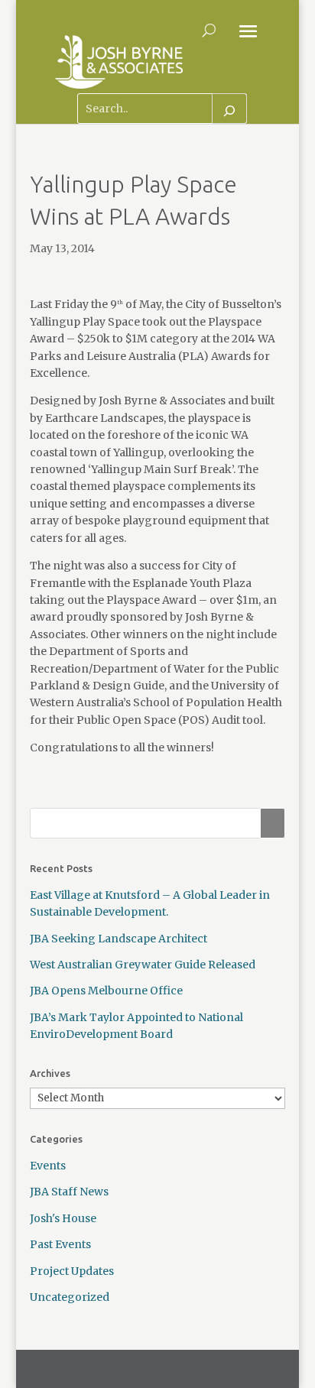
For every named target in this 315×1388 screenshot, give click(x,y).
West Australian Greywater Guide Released (142, 964)
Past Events (60, 1244)
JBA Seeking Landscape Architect (118, 938)
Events (48, 1165)
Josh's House (63, 1218)
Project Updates (72, 1271)
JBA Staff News (69, 1191)
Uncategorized (69, 1297)
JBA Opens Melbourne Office (106, 990)
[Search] (229, 108)
